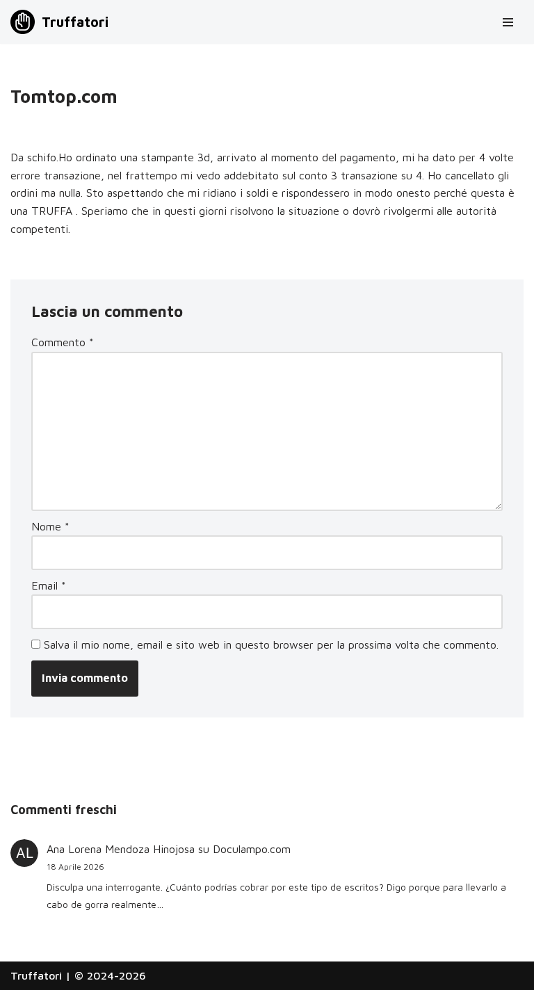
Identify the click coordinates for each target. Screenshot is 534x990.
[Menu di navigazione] (508, 22)
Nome (50, 526)
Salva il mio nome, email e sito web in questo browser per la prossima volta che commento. (271, 644)
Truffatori (36, 975)
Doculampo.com (252, 849)
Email (48, 585)
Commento (62, 342)
